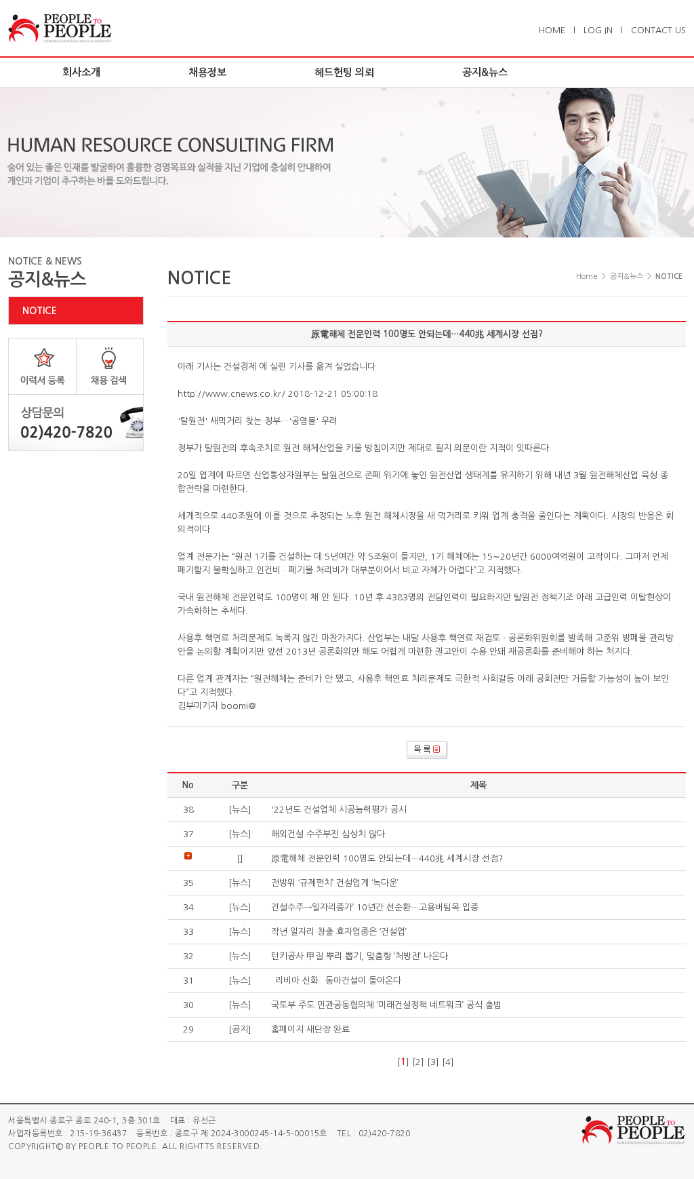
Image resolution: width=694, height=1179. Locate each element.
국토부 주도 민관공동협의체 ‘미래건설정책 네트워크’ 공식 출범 (386, 1005)
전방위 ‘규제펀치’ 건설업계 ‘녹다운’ (335, 882)
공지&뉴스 (485, 72)
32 (188, 956)
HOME (552, 30)
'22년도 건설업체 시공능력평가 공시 (339, 809)
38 (188, 809)
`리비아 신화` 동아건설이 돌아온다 (336, 980)
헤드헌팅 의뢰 (344, 72)
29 (188, 1029)
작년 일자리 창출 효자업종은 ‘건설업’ (339, 931)
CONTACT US (658, 30)
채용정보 (207, 72)
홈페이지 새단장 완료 (310, 1029)
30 (188, 1005)
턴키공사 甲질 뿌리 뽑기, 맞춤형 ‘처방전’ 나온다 (359, 956)
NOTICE (39, 310)
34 (188, 907)
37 (188, 834)
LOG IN (598, 30)
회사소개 (81, 72)
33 (188, 931)
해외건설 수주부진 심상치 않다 (328, 834)
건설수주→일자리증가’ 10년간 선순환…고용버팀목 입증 (374, 907)
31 (188, 980)
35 (188, 882)
